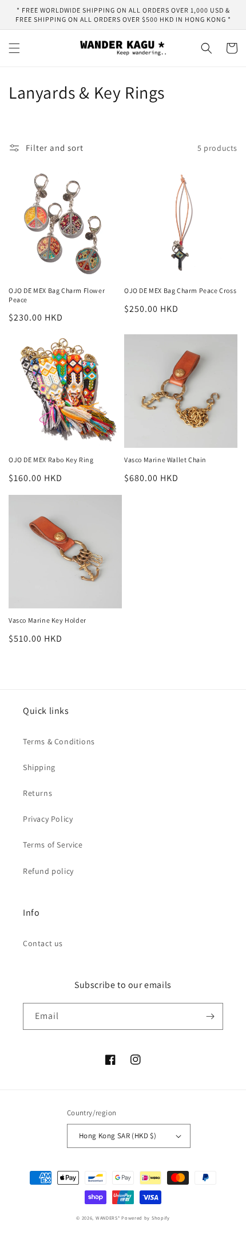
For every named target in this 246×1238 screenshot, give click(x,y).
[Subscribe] (210, 1016)
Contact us (43, 943)
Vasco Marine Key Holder (47, 620)
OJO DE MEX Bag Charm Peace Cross (180, 290)
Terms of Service (53, 844)
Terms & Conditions (59, 741)
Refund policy (48, 871)
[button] (14, 48)
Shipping (39, 767)
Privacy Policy (48, 819)
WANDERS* (108, 1217)
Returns (37, 793)
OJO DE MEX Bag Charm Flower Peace (57, 295)
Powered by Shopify (145, 1217)
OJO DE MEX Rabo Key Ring (51, 459)
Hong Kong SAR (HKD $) (117, 1136)
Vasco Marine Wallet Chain (165, 459)
